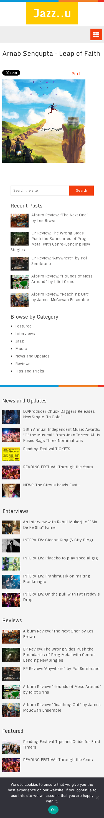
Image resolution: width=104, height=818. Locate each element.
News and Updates (32, 356)
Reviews (23, 363)
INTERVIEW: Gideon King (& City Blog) (58, 539)
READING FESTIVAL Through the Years (58, 466)
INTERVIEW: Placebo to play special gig (60, 558)
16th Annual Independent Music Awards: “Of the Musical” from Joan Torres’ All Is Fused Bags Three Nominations (61, 435)
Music (21, 348)
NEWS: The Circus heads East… (51, 484)
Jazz (19, 341)
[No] (97, 798)
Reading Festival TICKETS (46, 448)
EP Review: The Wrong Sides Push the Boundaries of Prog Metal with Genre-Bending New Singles (59, 655)
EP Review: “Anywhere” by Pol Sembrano (61, 668)
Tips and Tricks (29, 371)
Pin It (77, 73)
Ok (53, 809)
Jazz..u (52, 13)
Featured (23, 326)
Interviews (25, 333)
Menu (96, 34)
